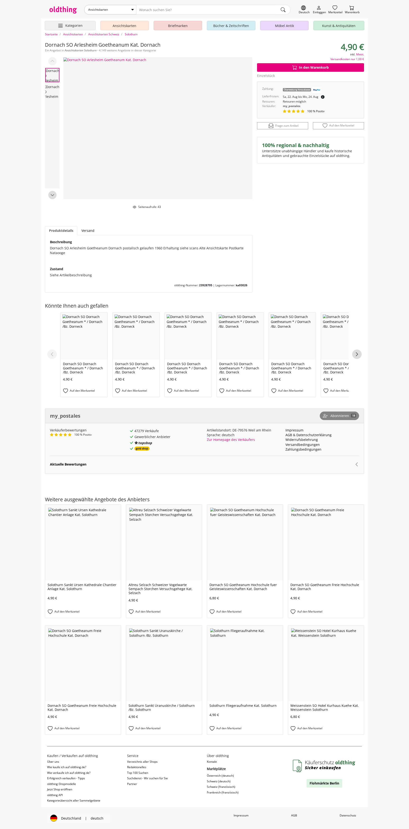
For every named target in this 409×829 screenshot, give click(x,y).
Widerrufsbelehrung (301, 439)
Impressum (294, 430)
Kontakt (212, 762)
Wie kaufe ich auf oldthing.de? (66, 767)
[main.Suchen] (283, 9)
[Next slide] (52, 195)
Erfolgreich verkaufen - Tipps (66, 778)
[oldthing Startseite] (63, 9)
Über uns (53, 762)
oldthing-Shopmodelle (61, 784)
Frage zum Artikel (286, 126)
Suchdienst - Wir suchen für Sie (147, 778)
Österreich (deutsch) (220, 776)
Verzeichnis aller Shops (142, 762)
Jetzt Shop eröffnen (59, 789)
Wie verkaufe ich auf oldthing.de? (68, 773)
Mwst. (360, 54)
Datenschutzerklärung (314, 435)
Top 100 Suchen (137, 773)
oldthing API (55, 795)
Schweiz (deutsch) (219, 781)
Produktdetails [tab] (61, 230)
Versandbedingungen (302, 444)
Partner (132, 784)
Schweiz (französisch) (221, 787)
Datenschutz (348, 815)
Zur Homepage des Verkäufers (231, 439)
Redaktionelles (136, 767)
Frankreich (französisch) (223, 792)
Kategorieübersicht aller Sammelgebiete (73, 800)
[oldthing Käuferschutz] (324, 766)
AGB (288, 435)
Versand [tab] (87, 230)
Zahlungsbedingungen (303, 449)
